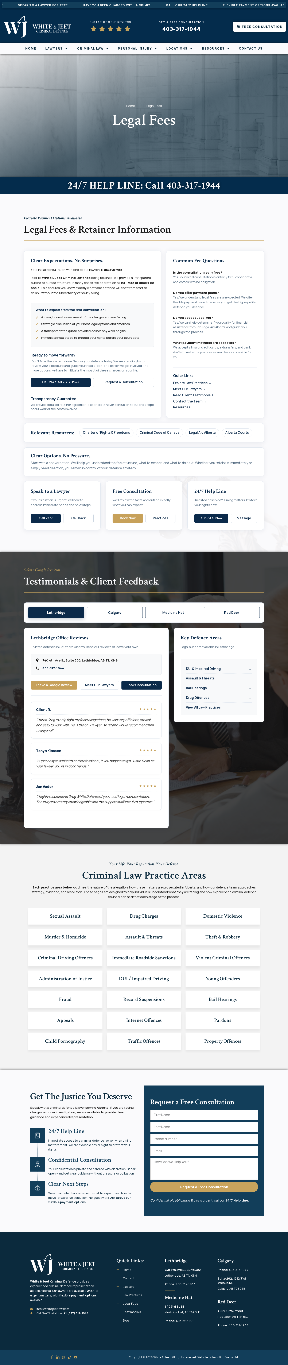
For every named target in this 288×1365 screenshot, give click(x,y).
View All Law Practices (203, 707)
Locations (177, 48)
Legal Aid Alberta (202, 432)
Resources (213, 48)
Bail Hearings (196, 688)
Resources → (183, 407)
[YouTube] (75, 1357)
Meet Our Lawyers (99, 685)
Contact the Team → (189, 401)
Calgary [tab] (114, 612)
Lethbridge (176, 1260)
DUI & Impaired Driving (203, 669)
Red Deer (227, 1302)
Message (244, 518)
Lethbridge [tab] (56, 612)
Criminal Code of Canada (159, 432)
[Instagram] (63, 1357)
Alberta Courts (237, 432)
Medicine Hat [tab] (173, 612)
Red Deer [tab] (231, 612)
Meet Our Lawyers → (189, 389)
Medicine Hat (178, 1297)
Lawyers (54, 48)
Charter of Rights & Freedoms (106, 432)
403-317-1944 (211, 518)
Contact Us (251, 48)
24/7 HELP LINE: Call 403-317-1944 (144, 185)
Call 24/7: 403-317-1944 (60, 382)
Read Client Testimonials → (195, 395)
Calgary (226, 1260)
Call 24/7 (46, 518)
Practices (160, 518)
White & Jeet (161, 1357)
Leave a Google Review (54, 685)
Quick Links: (130, 1260)
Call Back (78, 518)
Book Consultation (142, 685)
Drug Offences (197, 697)
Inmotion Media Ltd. (225, 1357)
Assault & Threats (200, 678)
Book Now (128, 518)
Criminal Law (90, 48)
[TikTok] (69, 1357)
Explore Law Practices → (192, 383)
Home (30, 48)
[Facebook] (52, 1357)
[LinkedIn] (57, 1357)
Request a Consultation (124, 382)
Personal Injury (135, 48)
